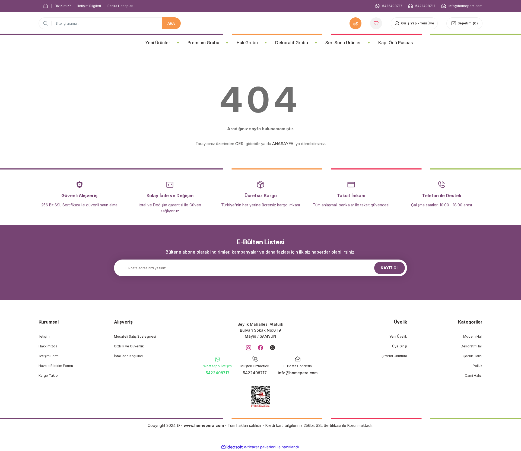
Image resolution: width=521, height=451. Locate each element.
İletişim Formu (50, 356)
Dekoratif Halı (471, 346)
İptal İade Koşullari (128, 356)
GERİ (239, 143)
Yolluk (477, 366)
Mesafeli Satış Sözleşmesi (135, 336)
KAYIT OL (390, 268)
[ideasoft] (232, 447)
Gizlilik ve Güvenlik (129, 346)
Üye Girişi (399, 346)
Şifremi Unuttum (394, 356)
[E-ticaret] (260, 447)
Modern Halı (472, 336)
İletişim (44, 336)
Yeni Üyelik (398, 336)
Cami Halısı (473, 375)
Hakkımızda (48, 346)
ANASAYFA (282, 143)
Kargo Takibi (49, 375)
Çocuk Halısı (472, 356)
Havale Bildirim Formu (56, 366)
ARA (171, 23)
